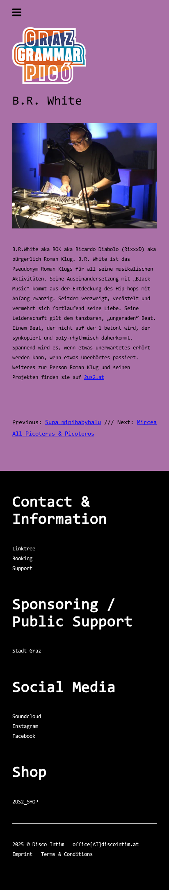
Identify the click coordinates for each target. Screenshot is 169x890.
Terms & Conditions (67, 854)
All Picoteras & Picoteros (53, 434)
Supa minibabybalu (73, 423)
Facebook (23, 736)
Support (22, 568)
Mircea (147, 423)
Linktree (23, 549)
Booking (22, 558)
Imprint (22, 854)
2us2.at (94, 377)
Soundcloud (26, 716)
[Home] (49, 83)
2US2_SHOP (25, 802)
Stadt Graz (26, 651)
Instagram (25, 726)
